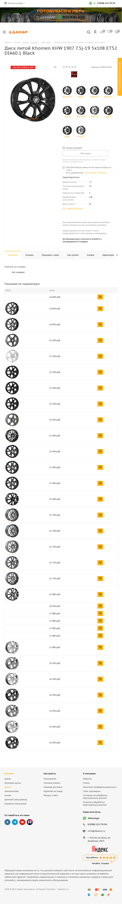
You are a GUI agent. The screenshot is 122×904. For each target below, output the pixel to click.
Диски (7, 787)
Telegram (15, 822)
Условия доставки (53, 787)
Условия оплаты (52, 783)
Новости (87, 778)
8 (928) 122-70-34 (97, 824)
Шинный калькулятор (15, 799)
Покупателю (50, 778)
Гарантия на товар (53, 791)
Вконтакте (7, 822)
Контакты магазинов (15, 803)
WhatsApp (93, 818)
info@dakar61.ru (96, 831)
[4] (72, 67)
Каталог (9, 773)
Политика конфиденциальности (99, 787)
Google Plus (30, 822)
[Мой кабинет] (95, 32)
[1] (64, 67)
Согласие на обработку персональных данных (95, 796)
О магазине (89, 773)
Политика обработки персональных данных (95, 803)
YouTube (22, 822)
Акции (7, 795)
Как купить (50, 773)
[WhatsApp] (90, 3)
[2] (66, 67)
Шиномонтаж (11, 791)
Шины (7, 778)
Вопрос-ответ (51, 795)
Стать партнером (91, 791)
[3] (69, 67)
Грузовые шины (12, 783)
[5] (75, 67)
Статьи (86, 783)
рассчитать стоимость (96, 173)
